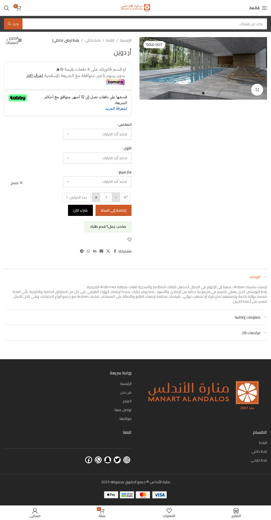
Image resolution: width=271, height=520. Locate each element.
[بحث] (6, 8)
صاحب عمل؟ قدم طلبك (108, 226)
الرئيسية (126, 40)
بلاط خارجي (259, 460)
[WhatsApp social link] (88, 251)
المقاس (125, 124)
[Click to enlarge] (257, 90)
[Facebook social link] (115, 251)
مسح (15, 182)
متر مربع (125, 172)
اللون (128, 148)
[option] (203, 93)
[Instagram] (126, 459)
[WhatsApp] (98, 459)
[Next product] (7, 40)
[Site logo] (135, 7)
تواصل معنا (123, 409)
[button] (261, 68)
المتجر (127, 401)
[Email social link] (101, 251)
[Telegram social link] (81, 251)
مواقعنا (126, 418)
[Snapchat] (107, 459)
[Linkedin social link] (95, 251)
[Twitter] (117, 459)
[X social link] (108, 251)
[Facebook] (88, 459)
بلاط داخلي (93, 40)
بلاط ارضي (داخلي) (65, 40)
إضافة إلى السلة (113, 210)
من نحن (126, 392)
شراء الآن (80, 210)
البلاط (110, 40)
